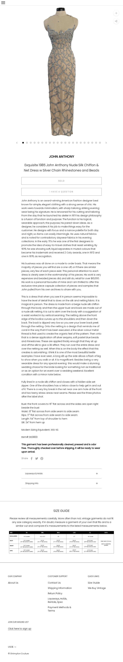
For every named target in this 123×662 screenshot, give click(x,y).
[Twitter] (36, 458)
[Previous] (16, 143)
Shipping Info (31, 483)
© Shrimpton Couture (18, 653)
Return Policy (55, 593)
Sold (61, 180)
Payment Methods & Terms (59, 609)
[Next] (106, 143)
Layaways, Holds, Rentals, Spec (57, 600)
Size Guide (94, 582)
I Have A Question (62, 191)
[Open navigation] (3, 2)
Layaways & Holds (34, 473)
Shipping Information (60, 588)
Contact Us (54, 582)
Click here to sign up (19, 628)
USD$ (10, 646)
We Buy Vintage (97, 588)
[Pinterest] (41, 458)
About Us (13, 582)
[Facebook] (31, 458)
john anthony (61, 156)
